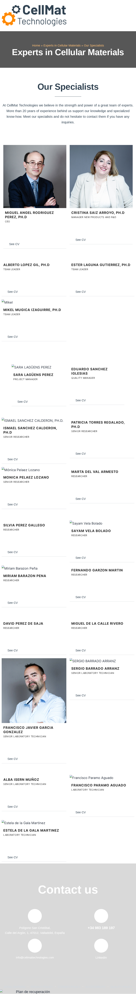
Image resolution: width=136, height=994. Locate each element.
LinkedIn (101, 957)
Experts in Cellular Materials (62, 45)
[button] (130, 15)
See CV (14, 244)
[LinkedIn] (101, 946)
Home (36, 45)
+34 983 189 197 (101, 928)
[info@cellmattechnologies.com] (35, 946)
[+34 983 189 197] (101, 916)
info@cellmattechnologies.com (35, 957)
